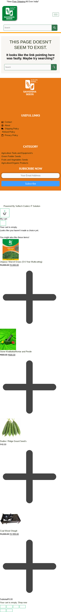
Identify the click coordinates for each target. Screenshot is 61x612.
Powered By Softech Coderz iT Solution (22, 206)
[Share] (16, 606)
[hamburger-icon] (55, 14)
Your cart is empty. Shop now (13, 602)
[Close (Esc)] (23, 606)
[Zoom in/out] (3, 606)
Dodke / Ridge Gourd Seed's (13, 441)
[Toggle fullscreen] (9, 606)
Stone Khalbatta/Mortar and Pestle (16, 351)
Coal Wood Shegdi (8, 531)
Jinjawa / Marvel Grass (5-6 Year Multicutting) (21, 262)
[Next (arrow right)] (9, 610)
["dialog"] (30, 410)
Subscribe (30, 183)
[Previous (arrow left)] (3, 610)
